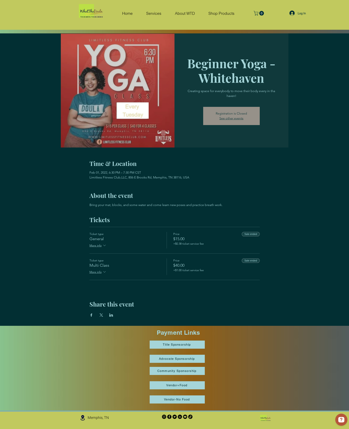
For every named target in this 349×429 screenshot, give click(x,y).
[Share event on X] (101, 315)
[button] (153, 13)
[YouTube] (185, 417)
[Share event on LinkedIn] (111, 315)
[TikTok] (190, 417)
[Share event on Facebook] (91, 315)
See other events (231, 118)
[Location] (82, 418)
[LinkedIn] (180, 417)
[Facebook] (169, 417)
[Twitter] (174, 417)
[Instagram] (164, 417)
